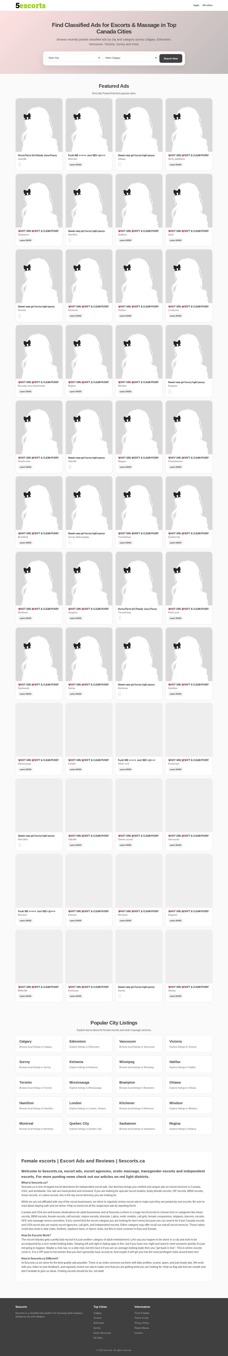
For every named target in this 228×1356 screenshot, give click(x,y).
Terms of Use (142, 1317)
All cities (207, 5)
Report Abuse (142, 1328)
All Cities (97, 1337)
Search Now (171, 58)
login (196, 5)
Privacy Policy (142, 1323)
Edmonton (98, 1323)
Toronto (97, 1317)
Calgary (97, 1313)
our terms (60, 1205)
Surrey (96, 1328)
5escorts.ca (116, 1212)
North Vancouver (102, 1333)
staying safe (42, 1205)
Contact (139, 1333)
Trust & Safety (142, 1313)
